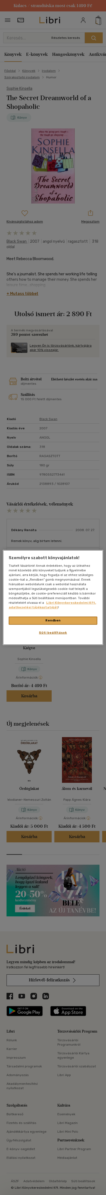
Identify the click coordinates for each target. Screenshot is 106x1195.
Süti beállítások (53, 633)
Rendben (53, 620)
